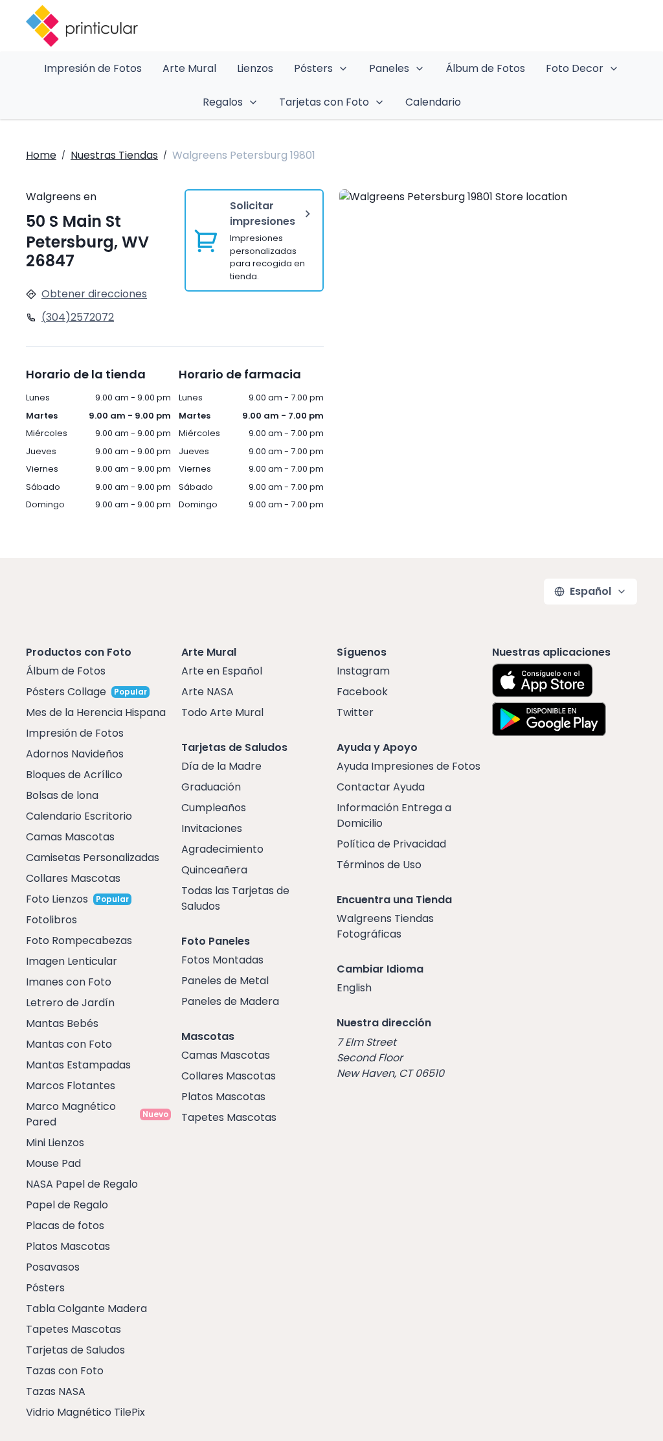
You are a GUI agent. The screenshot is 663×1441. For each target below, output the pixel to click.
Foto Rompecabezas (79, 940)
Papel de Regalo (67, 1204)
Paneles (389, 68)
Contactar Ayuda (381, 786)
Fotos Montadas (222, 959)
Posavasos (53, 1267)
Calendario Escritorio (79, 816)
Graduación (211, 786)
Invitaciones (211, 828)
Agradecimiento (222, 849)
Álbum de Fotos (485, 68)
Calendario (433, 102)
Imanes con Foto (68, 981)
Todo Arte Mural (222, 712)
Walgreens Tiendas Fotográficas (385, 926)
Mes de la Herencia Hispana (96, 712)
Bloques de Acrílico (74, 774)
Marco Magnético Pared (71, 1114)
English (354, 987)
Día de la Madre (221, 766)
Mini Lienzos (55, 1142)
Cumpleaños (213, 807)
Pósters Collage (66, 691)
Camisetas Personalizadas (92, 857)
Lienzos (255, 68)
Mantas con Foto (69, 1044)
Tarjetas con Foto (324, 102)
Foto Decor (574, 68)
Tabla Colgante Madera (86, 1308)
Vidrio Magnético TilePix (85, 1412)
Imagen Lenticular (71, 961)
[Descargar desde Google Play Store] (549, 719)
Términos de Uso (379, 864)
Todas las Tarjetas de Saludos (235, 898)
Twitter (355, 712)
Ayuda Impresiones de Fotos (408, 766)
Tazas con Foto (65, 1370)
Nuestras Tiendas (114, 155)
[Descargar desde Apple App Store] (542, 680)
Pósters (313, 68)
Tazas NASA (55, 1391)
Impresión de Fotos (93, 68)
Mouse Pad (53, 1163)
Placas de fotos (65, 1225)
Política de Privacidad (391, 843)
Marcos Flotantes (70, 1085)
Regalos (223, 102)
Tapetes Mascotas (73, 1329)
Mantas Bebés (62, 1023)
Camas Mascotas (70, 836)
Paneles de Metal (225, 980)
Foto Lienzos (57, 899)
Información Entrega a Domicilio (394, 815)
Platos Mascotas (68, 1246)
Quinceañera (214, 869)
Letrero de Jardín (70, 1002)
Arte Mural (189, 68)
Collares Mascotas (73, 878)
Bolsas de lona (62, 795)
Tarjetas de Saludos (75, 1350)
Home (41, 155)
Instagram (363, 670)
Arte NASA (207, 691)
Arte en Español (221, 670)
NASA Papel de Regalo (82, 1184)
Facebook (362, 691)
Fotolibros (51, 919)
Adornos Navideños (75, 753)
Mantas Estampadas (78, 1064)
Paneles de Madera (230, 1001)
